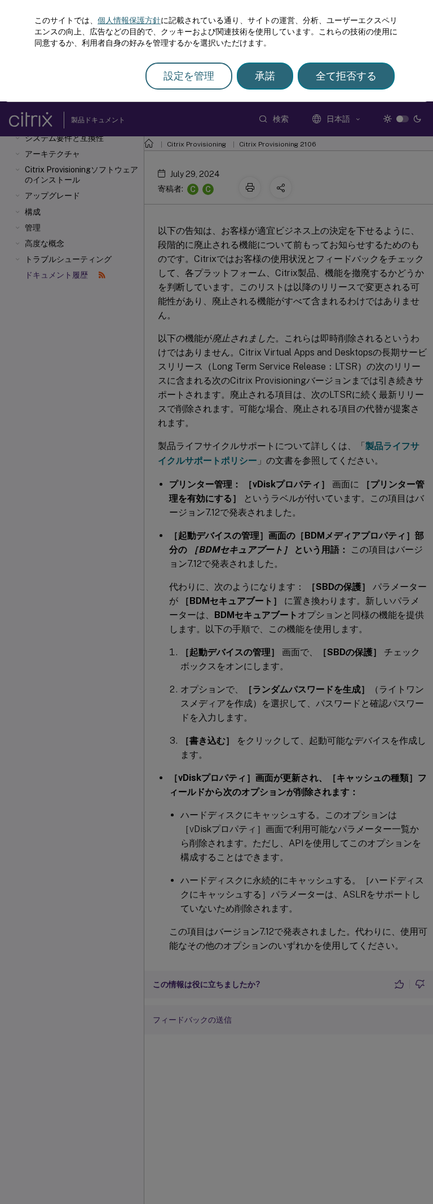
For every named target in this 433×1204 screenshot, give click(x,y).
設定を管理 (189, 76)
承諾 (265, 76)
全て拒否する (346, 76)
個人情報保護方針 (129, 20)
